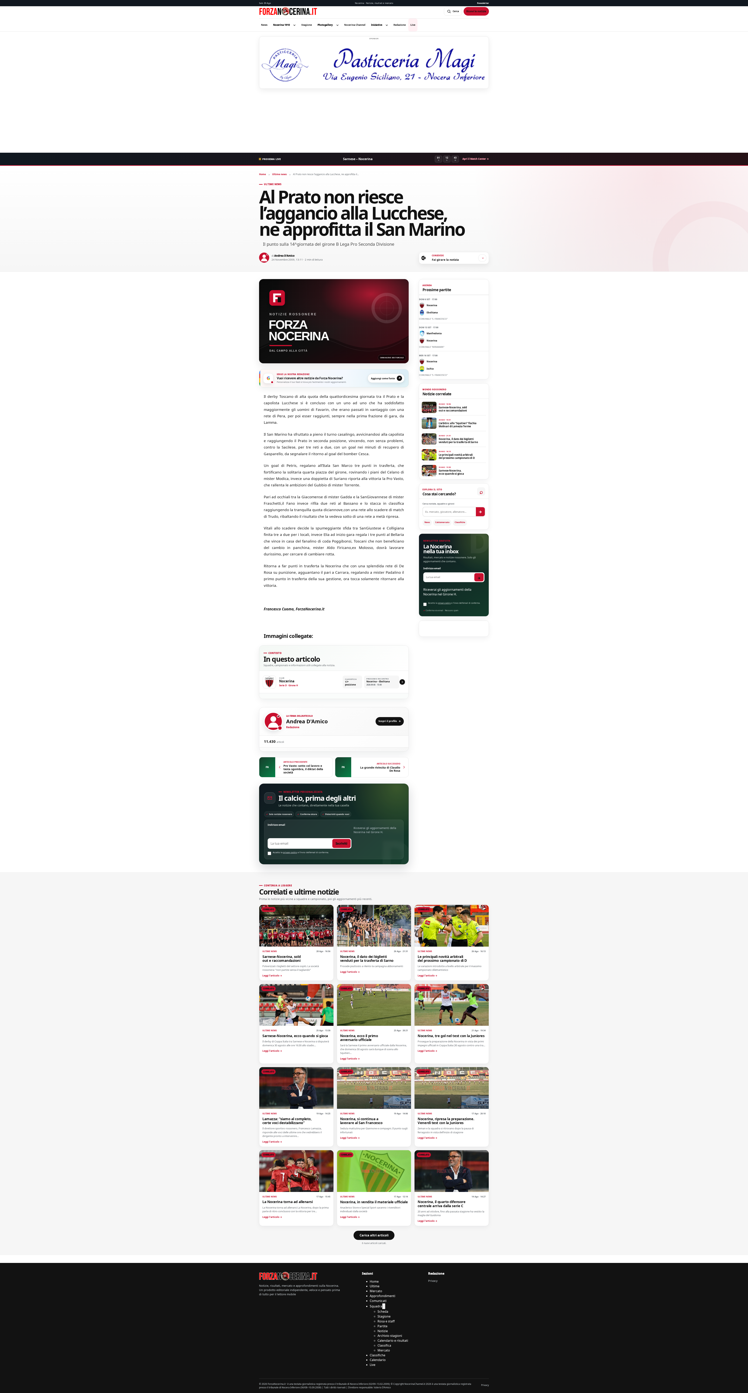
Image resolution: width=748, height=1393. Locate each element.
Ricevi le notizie (476, 11)
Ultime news (279, 174)
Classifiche (460, 522)
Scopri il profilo (389, 721)
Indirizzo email (276, 824)
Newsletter (483, 3)
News (427, 522)
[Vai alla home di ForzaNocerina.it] (288, 1276)
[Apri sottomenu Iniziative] (386, 25)
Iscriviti (341, 843)
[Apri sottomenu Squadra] (383, 1306)
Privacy (433, 1281)
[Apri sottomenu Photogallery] (337, 25)
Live (372, 1365)
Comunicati (378, 1301)
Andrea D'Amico (284, 255)
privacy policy (290, 852)
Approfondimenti (382, 1296)
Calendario (378, 1360)
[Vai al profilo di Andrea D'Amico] (273, 721)
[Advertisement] (374, 120)
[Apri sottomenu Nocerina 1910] (294, 25)
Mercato (376, 1291)
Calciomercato (442, 522)
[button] (281, 25)
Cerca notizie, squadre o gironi (438, 503)
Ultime (374, 1286)
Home (262, 174)
